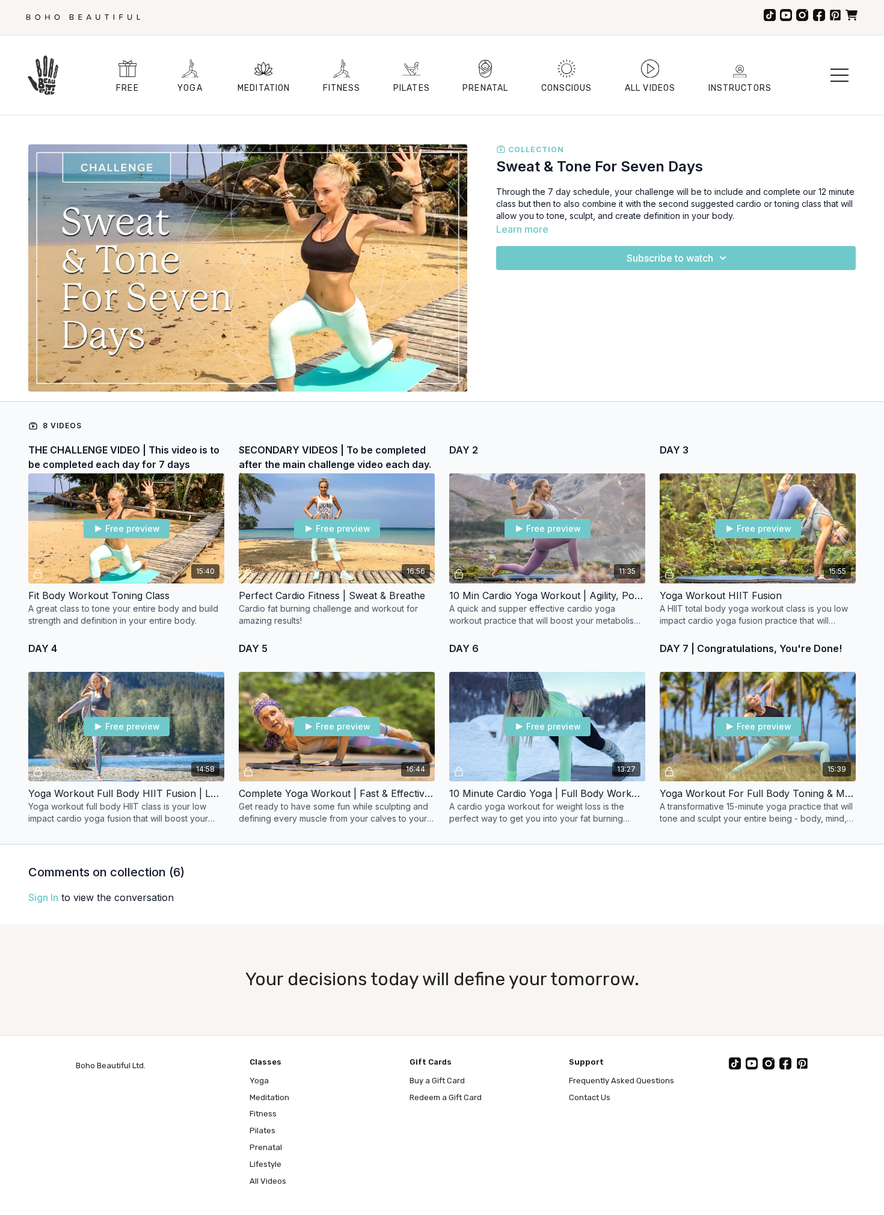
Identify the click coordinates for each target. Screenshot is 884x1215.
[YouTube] (786, 15)
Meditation (269, 1097)
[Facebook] (819, 15)
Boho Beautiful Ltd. (111, 1065)
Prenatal (266, 1147)
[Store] (852, 15)
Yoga (259, 1080)
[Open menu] (839, 75)
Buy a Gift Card (437, 1080)
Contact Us (589, 1097)
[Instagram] (802, 15)
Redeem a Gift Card (446, 1097)
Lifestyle (265, 1164)
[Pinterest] (835, 15)
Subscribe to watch (670, 258)
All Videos (268, 1181)
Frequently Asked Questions (621, 1080)
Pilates (262, 1130)
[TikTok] (770, 15)
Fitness (263, 1113)
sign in (43, 897)
